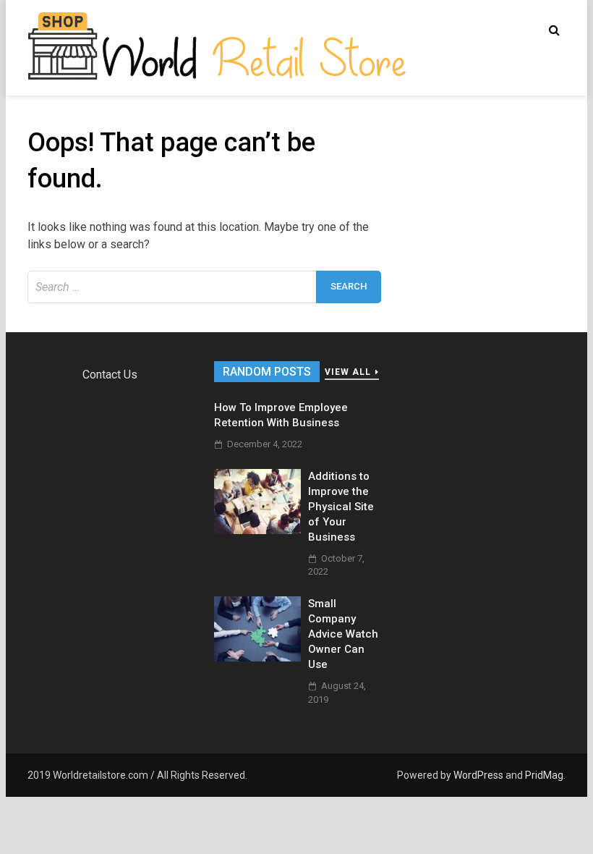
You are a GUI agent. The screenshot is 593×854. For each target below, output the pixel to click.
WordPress (478, 775)
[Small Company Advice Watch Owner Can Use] (257, 657)
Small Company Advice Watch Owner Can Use (343, 634)
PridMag (544, 775)
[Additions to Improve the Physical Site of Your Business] (257, 530)
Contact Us (109, 374)
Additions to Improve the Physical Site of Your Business (341, 507)
